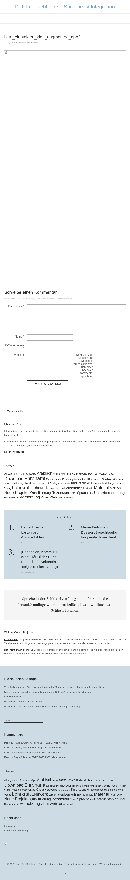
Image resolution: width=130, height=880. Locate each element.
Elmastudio (116, 864)
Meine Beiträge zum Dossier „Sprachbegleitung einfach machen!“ (99, 532)
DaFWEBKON (101, 474)
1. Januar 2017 (27, 542)
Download (14, 478)
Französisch (94, 479)
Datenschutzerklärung (16, 830)
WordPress (84, 864)
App (33, 473)
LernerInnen (73, 488)
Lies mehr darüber (14, 451)
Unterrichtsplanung (109, 493)
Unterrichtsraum (11, 498)
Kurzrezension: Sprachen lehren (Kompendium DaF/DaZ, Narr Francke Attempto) (48, 692)
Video (45, 497)
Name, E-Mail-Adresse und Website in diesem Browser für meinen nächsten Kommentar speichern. (83, 365)
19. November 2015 (28, 572)
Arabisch (44, 473)
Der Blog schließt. (13, 696)
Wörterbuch (68, 498)
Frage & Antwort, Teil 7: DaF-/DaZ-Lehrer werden (40, 742)
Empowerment (54, 479)
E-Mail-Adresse (14, 347)
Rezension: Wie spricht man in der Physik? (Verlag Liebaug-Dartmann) (42, 706)
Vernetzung (30, 497)
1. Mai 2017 (86, 542)
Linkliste (88, 488)
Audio (55, 474)
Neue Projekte (17, 492)
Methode (116, 488)
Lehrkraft (21, 487)
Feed (70, 859)
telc (91, 493)
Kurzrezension (81, 483)
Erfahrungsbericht (71, 479)
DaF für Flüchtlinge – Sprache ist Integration (65, 6)
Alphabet (25, 473)
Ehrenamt (34, 478)
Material (101, 487)
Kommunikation (64, 483)
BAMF (62, 474)
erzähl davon (11, 639)
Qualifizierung (40, 493)
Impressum (10, 826)
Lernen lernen (56, 488)
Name (19, 336)
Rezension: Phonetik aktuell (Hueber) (24, 701)
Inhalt (14, 483)
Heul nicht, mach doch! (16, 649)
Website (19, 354)
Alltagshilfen (11, 473)
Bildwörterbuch (85, 473)
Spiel (73, 493)
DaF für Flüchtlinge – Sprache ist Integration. (40, 864)
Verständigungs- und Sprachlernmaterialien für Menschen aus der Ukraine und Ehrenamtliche (54, 687)
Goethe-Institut (110, 479)
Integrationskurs (26, 483)
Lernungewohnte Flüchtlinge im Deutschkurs (37, 747)
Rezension (60, 492)
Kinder (40, 483)
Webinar (56, 497)
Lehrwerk (39, 488)
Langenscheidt (99, 483)
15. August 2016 (10, 42)
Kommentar (16, 306)
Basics (70, 473)
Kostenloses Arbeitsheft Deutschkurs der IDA (37, 752)
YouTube (64, 859)
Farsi (85, 479)
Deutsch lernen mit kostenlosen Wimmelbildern (36, 532)
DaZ (111, 473)
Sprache (83, 493)
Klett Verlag (51, 483)
